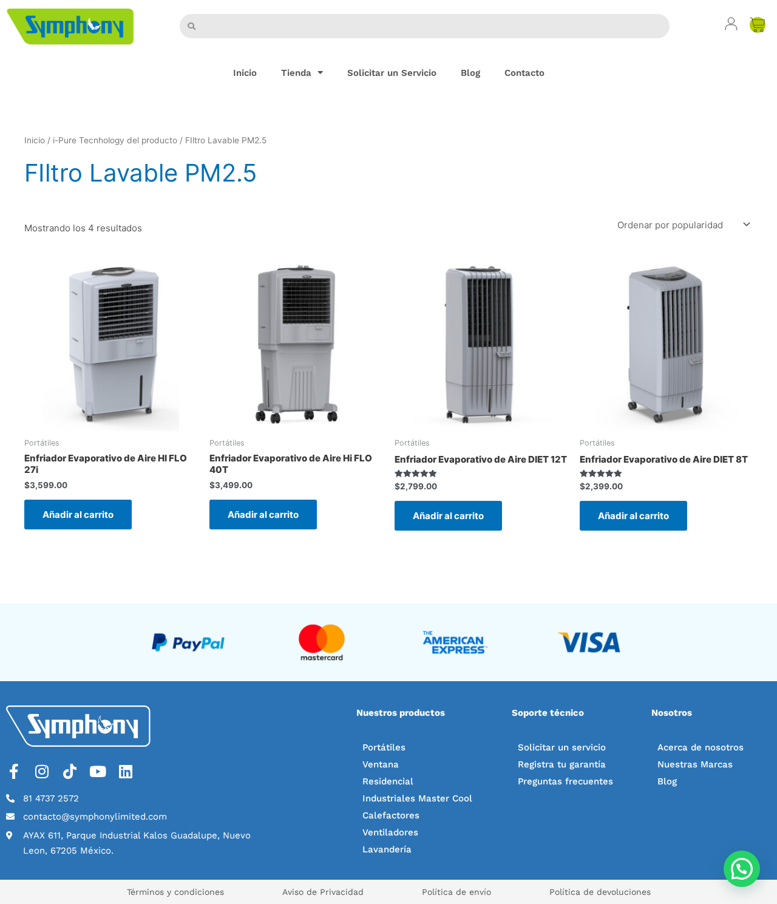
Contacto (524, 72)
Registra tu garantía (562, 764)
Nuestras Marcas (695, 764)
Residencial (387, 781)
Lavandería (387, 849)
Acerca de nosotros (700, 747)
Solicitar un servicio (562, 747)
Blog (470, 72)
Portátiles (383, 747)
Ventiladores (390, 832)
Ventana (380, 764)
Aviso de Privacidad (323, 892)
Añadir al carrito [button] (78, 514)
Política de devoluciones (600, 892)
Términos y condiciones (175, 892)
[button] (742, 869)
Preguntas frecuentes (565, 781)
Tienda (296, 72)
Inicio (245, 72)
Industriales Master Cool (417, 798)
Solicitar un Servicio (391, 72)
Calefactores (390, 815)
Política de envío (456, 892)
